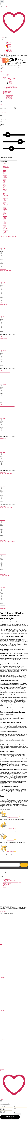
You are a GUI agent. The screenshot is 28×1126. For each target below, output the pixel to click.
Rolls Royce (5, 219)
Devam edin (3, 911)
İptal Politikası (6, 884)
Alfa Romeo (5, 166)
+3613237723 (6, 6)
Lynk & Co (5, 204)
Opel (4, 214)
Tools (7, 88)
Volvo (4, 231)
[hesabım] (1, 54)
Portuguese (9, 50)
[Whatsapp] (0, 4)
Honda (4, 187)
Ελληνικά (9, 51)
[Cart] (0, 1099)
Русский (9, 45)
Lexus (4, 200)
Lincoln (4, 202)
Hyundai (5, 189)
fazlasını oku (3, 336)
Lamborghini (6, 195)
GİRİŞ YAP (4, 54)
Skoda (4, 222)
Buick (4, 172)
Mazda (4, 207)
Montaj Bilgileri (6, 92)
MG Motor (5, 210)
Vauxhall (5, 228)
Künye (4, 887)
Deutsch (9, 44)
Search (2, 124)
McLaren (5, 208)
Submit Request (17, 1114)
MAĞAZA (5, 75)
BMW (10, 81)
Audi (10, 79)
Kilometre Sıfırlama (10, 78)
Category (5, 77)
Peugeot (5, 216)
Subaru (4, 225)
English (9, 42)
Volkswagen (11, 84)
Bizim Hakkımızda (7, 91)
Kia (4, 194)
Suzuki (4, 226)
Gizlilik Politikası (7, 883)
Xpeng (4, 232)
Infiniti (4, 190)
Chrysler (5, 177)
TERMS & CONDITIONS (9, 880)
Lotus (4, 203)
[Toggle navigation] (2, 1)
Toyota (4, 227)
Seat (4, 221)
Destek (4, 93)
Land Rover (5, 196)
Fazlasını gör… (12, 86)
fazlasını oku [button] (3, 269)
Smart (4, 223)
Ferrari (4, 181)
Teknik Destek (9, 97)
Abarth (4, 163)
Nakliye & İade (9, 95)
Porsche (10, 83)
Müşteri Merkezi (9, 98)
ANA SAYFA (6, 74)
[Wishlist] (14, 1098)
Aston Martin (6, 167)
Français (9, 49)
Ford (4, 184)
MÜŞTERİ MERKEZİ (12, 817)
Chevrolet (5, 176)
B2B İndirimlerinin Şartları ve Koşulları (12, 882)
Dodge (4, 180)
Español (9, 46)
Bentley (4, 170)
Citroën (4, 179)
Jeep (4, 193)
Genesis (4, 185)
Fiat (4, 182)
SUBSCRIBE (24, 865)
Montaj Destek (9, 96)
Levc (4, 199)
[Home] (0, 1070)
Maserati (5, 205)
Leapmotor (5, 198)
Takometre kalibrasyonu (11, 87)
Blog (4, 90)
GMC (4, 186)
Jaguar (4, 191)
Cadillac (5, 175)
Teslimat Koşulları (7, 879)
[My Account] (2, 1070)
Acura (4, 164)
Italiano (9, 47)
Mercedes (11, 82)
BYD (4, 173)
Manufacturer (3, 112)
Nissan (4, 213)
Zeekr (4, 234)
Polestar (4, 217)
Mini (4, 212)
